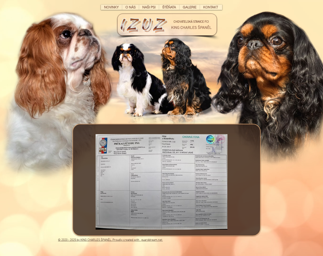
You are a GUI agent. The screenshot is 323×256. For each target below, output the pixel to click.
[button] (167, 25)
